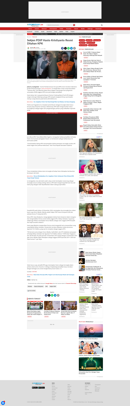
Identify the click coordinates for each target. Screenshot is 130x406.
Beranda (29, 37)
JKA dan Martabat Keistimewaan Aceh (91, 261)
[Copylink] (74, 48)
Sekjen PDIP (53, 286)
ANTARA (34, 271)
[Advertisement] (65, 12)
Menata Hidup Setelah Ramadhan (88, 338)
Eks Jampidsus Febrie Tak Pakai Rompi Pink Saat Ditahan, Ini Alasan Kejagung (54, 101)
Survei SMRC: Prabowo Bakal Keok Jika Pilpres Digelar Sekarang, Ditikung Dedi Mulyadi (92, 54)
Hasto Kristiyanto (46, 88)
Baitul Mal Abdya (83, 45)
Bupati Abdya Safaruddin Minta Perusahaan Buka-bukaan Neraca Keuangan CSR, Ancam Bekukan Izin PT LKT (92, 127)
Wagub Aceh (82, 42)
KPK (47, 286)
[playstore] (41, 388)
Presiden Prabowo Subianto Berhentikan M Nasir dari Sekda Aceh (52, 313)
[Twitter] (65, 48)
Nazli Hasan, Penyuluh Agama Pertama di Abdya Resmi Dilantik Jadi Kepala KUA (92, 86)
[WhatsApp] (68, 48)
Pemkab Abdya (97, 40)
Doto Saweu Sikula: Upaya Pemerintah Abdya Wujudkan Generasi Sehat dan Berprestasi (93, 255)
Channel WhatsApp (71, 283)
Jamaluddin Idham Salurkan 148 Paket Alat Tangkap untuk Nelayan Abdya (92, 110)
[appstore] (35, 388)
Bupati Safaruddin (93, 45)
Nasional (34, 37)
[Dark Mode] (102, 25)
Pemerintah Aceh (90, 42)
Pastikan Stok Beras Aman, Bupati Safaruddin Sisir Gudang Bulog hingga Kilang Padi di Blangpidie (93, 94)
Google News (49, 283)
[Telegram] (71, 48)
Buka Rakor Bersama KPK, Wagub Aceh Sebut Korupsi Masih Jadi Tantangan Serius (50, 275)
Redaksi (32, 47)
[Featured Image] (52, 65)
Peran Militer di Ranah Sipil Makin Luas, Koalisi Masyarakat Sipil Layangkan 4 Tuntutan (93, 78)
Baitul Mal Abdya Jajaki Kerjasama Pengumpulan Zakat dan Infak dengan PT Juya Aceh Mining (34, 314)
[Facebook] (62, 48)
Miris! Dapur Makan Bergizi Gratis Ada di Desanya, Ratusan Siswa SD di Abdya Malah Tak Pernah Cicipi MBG (93, 71)
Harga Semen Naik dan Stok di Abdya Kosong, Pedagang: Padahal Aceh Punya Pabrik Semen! (93, 62)
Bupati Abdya (89, 40)
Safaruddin (82, 40)
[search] (74, 25)
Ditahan (30, 286)
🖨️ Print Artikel (31, 290)
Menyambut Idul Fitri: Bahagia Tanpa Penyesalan (89, 372)
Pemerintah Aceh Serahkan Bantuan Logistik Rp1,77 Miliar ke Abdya (69, 313)
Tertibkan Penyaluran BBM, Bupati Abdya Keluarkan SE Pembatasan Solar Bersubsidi (91, 118)
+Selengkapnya (100, 133)
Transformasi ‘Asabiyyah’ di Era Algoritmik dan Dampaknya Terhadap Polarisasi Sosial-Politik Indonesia (94, 269)
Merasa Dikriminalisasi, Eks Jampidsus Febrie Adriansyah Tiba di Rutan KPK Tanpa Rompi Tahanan (50, 177)
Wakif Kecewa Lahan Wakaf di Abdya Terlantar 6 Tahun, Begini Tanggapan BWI (92, 102)
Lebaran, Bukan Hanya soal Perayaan (89, 355)
